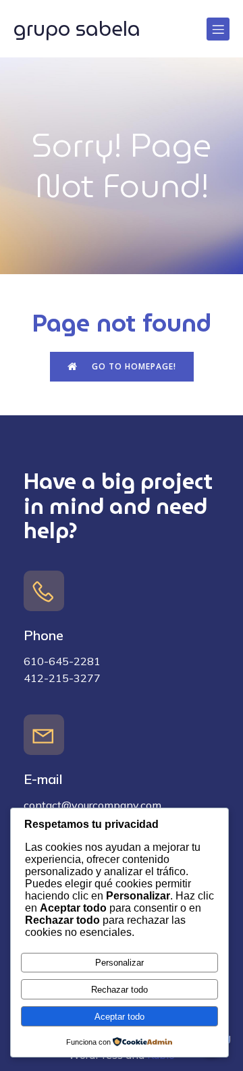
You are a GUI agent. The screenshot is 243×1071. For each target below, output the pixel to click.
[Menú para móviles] (218, 29)
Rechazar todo (119, 990)
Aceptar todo (119, 1017)
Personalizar (119, 963)
